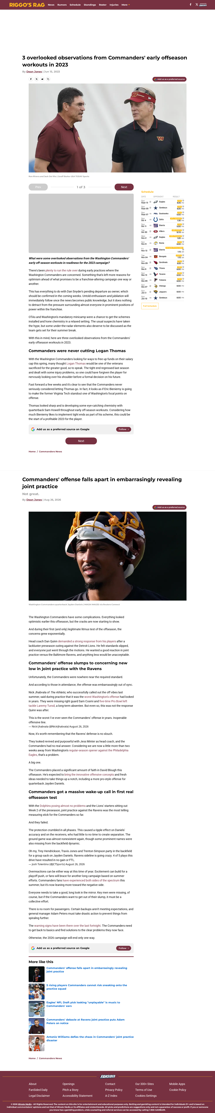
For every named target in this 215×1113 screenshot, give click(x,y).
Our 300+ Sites (144, 1084)
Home (32, 451)
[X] (197, 4)
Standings (90, 4)
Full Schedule (150, 306)
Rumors (62, 4)
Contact (110, 1084)
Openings (68, 1084)
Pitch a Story (70, 1089)
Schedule (75, 4)
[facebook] (190, 4)
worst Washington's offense (101, 696)
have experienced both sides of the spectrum (91, 880)
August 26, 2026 (78, 726)
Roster (102, 4)
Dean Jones (34, 71)
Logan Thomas (76, 363)
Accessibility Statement (77, 1095)
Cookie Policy (177, 1089)
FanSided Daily (38, 1089)
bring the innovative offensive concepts (89, 774)
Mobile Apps (177, 1084)
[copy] (48, 79)
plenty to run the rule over (62, 270)
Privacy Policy (114, 1089)
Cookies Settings (146, 1095)
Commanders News (50, 451)
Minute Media (25, 1104)
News (51, 4)
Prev (38, 187)
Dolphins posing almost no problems (63, 805)
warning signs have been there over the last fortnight (67, 925)
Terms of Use (143, 1089)
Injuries (114, 4)
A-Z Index (111, 1095)
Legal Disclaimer (39, 1095)
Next (124, 187)
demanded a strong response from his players (87, 641)
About (32, 1084)
